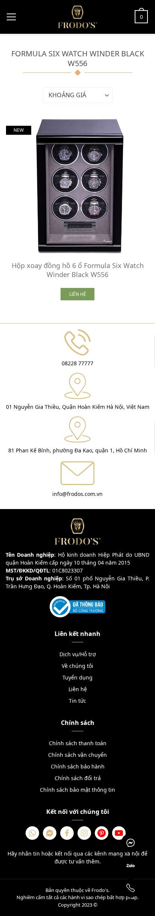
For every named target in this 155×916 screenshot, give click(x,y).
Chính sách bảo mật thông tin (77, 789)
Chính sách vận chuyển (77, 754)
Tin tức (77, 700)
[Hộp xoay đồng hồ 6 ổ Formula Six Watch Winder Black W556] (77, 185)
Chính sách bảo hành (78, 766)
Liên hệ (77, 689)
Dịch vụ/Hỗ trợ (77, 654)
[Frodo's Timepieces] (77, 16)
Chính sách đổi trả (78, 778)
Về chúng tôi (77, 665)
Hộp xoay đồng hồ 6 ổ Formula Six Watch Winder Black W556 (78, 270)
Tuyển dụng (77, 677)
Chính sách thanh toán (77, 743)
